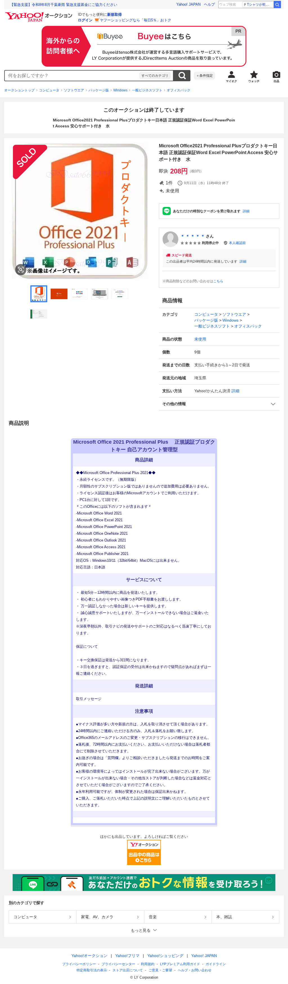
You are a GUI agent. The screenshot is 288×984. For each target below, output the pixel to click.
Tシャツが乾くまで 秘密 (260, 4)
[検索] (277, 4)
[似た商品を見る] (20, 269)
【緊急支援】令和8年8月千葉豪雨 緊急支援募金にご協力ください (63, 5)
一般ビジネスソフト (147, 90)
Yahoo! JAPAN (188, 4)
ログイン (85, 20)
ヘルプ (209, 4)
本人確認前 (237, 243)
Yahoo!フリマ (127, 955)
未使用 (200, 339)
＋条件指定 (204, 76)
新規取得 (114, 14)
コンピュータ (49, 90)
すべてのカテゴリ (154, 76)
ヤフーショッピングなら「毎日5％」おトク (135, 20)
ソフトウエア (74, 90)
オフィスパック (178, 90)
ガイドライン (216, 964)
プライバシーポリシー (79, 964)
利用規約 (147, 964)
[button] (219, 404)
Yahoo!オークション (89, 955)
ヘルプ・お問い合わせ (195, 970)
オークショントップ (19, 90)
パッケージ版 (99, 90)
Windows (120, 90)
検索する (182, 75)
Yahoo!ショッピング (165, 955)
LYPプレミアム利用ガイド (180, 964)
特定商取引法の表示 (91, 970)
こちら (218, 281)
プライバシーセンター (118, 964)
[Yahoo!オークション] (39, 14)
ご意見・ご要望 (160, 970)
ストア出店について (127, 970)
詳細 (246, 211)
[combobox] (72, 76)
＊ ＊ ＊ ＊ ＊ (193, 236)
